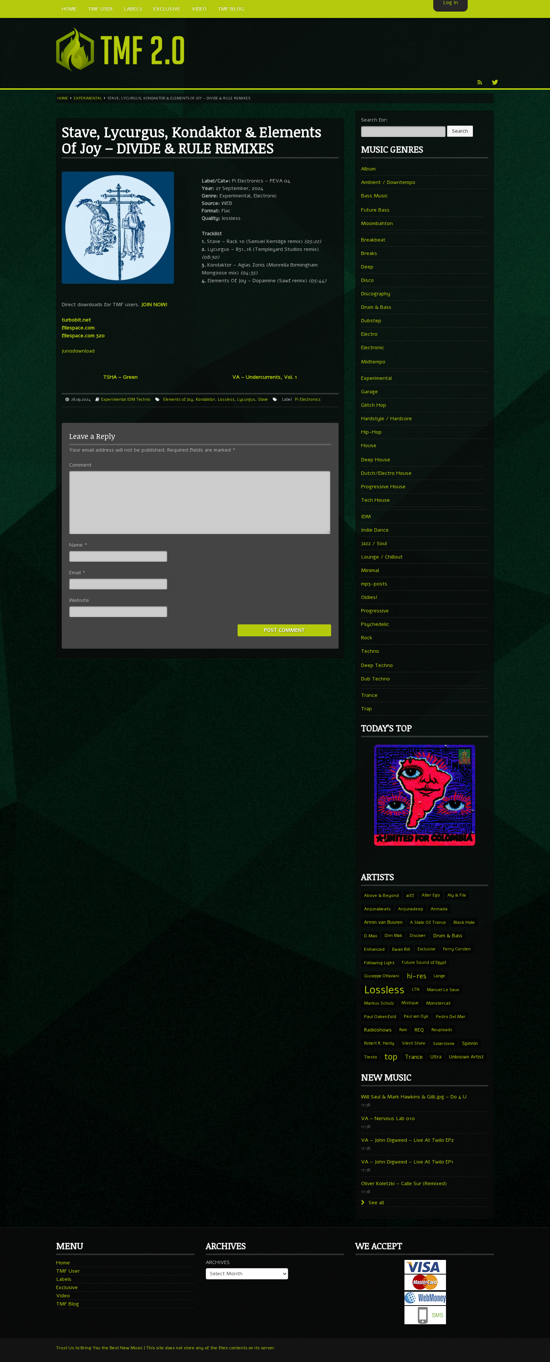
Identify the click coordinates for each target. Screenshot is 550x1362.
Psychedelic (375, 624)
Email (77, 572)
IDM (131, 399)
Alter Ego (431, 895)
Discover (418, 935)
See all (375, 1202)
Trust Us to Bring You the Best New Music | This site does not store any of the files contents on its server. (166, 1348)
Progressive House (383, 486)
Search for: (374, 119)
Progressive (375, 610)
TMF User (68, 1271)
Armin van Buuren (383, 922)
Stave (263, 399)
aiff (410, 895)
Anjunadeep (410, 909)
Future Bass (375, 209)
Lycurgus (246, 399)
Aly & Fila (456, 895)
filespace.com (78, 327)
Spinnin (470, 1043)
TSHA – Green (120, 377)
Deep (367, 266)
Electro (369, 334)
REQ (419, 1030)
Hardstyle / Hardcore (386, 418)
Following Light (379, 963)
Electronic (372, 347)
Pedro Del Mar (450, 1017)
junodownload (78, 350)
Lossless (226, 399)
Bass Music (374, 195)
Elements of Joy (178, 399)
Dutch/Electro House (386, 473)
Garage (369, 391)
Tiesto (370, 1057)
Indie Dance (375, 530)
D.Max (370, 936)
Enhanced (374, 949)
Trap (366, 708)
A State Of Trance (428, 922)
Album (368, 168)
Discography (375, 293)
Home (62, 98)
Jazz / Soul (374, 543)
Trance (369, 695)
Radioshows (378, 1029)
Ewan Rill (401, 949)
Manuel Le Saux (443, 990)
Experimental (88, 98)
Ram (403, 1030)
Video (63, 1295)
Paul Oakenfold (380, 1017)
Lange (439, 976)
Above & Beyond (381, 895)
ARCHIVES (218, 1262)
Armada (439, 909)
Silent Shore (413, 1043)
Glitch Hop (373, 405)
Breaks (369, 253)
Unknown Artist (466, 1057)
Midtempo (373, 361)
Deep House (375, 459)
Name (78, 544)
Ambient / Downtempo (388, 182)
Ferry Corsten (457, 949)
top (390, 1056)
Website (79, 600)
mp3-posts (374, 583)
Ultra (435, 1057)
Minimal (370, 570)
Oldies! (369, 597)
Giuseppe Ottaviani (381, 976)
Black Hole (464, 922)
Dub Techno (375, 678)
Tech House (375, 500)
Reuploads (441, 1030)
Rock (366, 637)
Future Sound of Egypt (424, 962)
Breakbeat (373, 239)
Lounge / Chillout (382, 556)
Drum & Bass (376, 307)
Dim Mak (393, 935)
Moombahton (377, 223)
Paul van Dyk (416, 1016)
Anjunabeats (377, 909)
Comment (80, 464)
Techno (143, 399)
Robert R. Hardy (379, 1043)
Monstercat (438, 1003)
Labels (63, 1279)
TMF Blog (67, 1303)
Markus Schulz (379, 1003)
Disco (367, 280)
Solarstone (444, 1043)
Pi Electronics (308, 399)
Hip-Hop (371, 432)
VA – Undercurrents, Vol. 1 (264, 377)
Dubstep (371, 320)
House (368, 445)
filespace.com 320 (83, 335)
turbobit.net (76, 319)
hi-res (416, 976)
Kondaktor (205, 399)
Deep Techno (377, 665)
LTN (415, 989)
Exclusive (427, 949)
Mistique (410, 1003)
